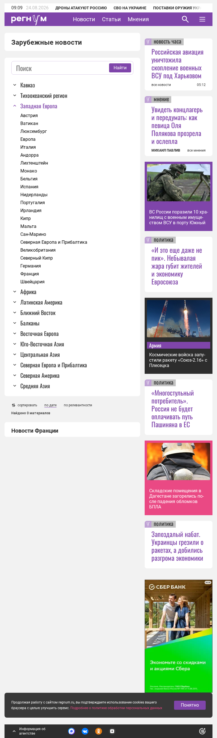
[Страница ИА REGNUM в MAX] (71, 731)
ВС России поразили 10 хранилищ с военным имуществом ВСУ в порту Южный (178, 217)
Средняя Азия (35, 385)
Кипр (25, 218)
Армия (155, 345)
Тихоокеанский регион (43, 95)
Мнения (138, 19)
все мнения (196, 150)
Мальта (28, 226)
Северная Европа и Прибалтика (53, 242)
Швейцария (32, 281)
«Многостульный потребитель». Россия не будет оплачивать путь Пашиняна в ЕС (172, 408)
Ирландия (31, 210)
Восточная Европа (39, 333)
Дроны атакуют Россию (81, 8)
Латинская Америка (41, 302)
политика (163, 240)
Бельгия (29, 179)
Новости (84, 19)
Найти (120, 67)
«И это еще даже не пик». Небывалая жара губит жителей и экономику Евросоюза (176, 265)
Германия (30, 266)
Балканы (29, 323)
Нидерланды (33, 194)
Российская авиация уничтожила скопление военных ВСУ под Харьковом (177, 63)
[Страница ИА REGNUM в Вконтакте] (85, 731)
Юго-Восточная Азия (42, 344)
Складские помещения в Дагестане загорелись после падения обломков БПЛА (176, 499)
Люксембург (33, 131)
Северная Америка (40, 375)
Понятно (190, 705)
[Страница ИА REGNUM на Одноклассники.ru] (98, 731)
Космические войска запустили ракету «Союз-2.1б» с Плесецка (178, 360)
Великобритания (38, 250)
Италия (28, 147)
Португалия (32, 202)
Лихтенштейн (34, 163)
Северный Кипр (36, 258)
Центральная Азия (40, 354)
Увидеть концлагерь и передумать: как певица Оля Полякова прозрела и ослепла (177, 125)
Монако (28, 171)
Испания (29, 186)
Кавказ (27, 85)
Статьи (111, 19)
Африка (28, 291)
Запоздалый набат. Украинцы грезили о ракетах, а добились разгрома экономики (177, 546)
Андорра (29, 155)
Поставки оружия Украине (182, 8)
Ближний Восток (37, 312)
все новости (161, 85)
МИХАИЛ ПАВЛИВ (165, 150)
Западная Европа (38, 106)
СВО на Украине (130, 8)
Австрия (29, 115)
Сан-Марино (33, 234)
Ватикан (29, 123)
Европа (28, 139)
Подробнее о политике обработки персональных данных (116, 708)
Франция (29, 274)
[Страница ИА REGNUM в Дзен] (112, 731)
